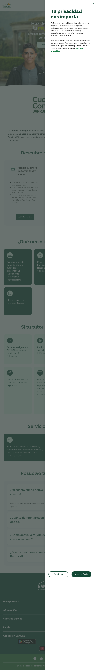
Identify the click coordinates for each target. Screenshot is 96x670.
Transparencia (11, 601)
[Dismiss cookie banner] (93, 3)
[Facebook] (34, 658)
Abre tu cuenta (24, 217)
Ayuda (6, 627)
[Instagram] (41, 658)
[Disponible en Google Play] (27, 641)
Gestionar (58, 574)
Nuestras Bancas (12, 618)
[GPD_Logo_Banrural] (7, 5)
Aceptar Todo (81, 574)
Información (10, 610)
